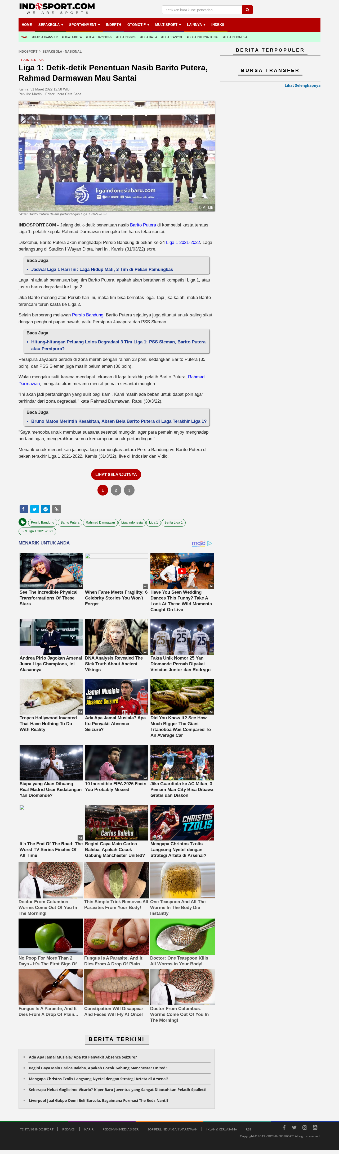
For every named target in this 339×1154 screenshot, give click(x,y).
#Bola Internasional (203, 37)
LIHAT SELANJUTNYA (116, 474)
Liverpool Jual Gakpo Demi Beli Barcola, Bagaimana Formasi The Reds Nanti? (98, 1100)
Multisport (166, 25)
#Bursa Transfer (45, 37)
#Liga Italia (148, 37)
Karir (89, 1129)
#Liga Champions (99, 37)
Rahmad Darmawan (100, 522)
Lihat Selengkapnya (302, 85)
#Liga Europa (72, 37)
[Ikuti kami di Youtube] (315, 1128)
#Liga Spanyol (172, 37)
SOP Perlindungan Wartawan (173, 1129)
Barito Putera (143, 225)
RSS (248, 1129)
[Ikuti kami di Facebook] (284, 1128)
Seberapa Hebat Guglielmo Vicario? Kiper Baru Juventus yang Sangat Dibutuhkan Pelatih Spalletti (117, 1089)
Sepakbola (49, 25)
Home (27, 25)
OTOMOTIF (136, 25)
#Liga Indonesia (235, 37)
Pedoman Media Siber (120, 1129)
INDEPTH (113, 25)
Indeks (217, 25)
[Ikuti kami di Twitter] (294, 1128)
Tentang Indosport (36, 1129)
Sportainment (82, 25)
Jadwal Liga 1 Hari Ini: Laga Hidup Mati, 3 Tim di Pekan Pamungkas (102, 269)
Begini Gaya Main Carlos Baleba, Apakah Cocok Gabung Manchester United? (98, 1067)
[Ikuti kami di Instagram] (304, 1128)
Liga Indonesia (132, 522)
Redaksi (68, 1129)
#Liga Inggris (126, 37)
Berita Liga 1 (173, 522)
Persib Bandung (87, 314)
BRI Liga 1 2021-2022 (37, 531)
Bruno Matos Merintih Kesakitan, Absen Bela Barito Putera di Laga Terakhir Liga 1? (119, 421)
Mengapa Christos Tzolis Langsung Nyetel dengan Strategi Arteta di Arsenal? (98, 1078)
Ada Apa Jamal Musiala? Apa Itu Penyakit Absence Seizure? (83, 1057)
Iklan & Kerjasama (221, 1129)
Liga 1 (153, 522)
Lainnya (194, 25)
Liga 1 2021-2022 (183, 242)
